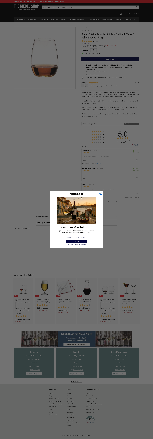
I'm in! (76, 242)
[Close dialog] (101, 193)
